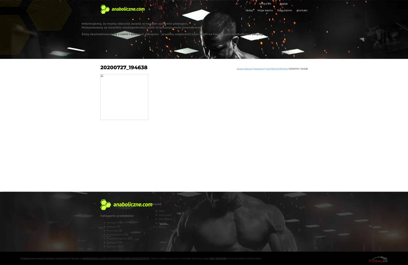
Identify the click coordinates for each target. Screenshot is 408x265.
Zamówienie (165, 219)
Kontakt (302, 10)
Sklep (249, 10)
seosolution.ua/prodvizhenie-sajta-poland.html (116, 258)
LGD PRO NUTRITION (277, 68)
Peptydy (111, 226)
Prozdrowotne (115, 234)
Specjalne (259, 68)
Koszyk (284, 3)
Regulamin (284, 10)
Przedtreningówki (117, 238)
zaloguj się (265, 3)
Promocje (112, 230)
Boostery (112, 222)
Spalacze (112, 242)
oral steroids (218, 258)
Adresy (162, 227)
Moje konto (265, 10)
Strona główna (244, 68)
